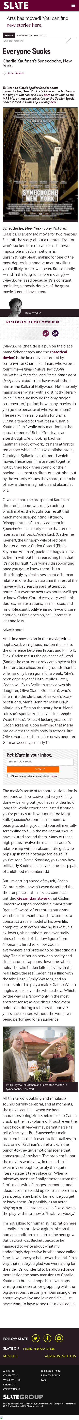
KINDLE (50, 1348)
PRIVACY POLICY (50, 1375)
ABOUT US (9, 1371)
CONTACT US (10, 1375)
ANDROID (39, 1348)
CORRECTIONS (11, 1389)
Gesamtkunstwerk (33, 898)
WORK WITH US (12, 1380)
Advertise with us (60, 1356)
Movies (9, 36)
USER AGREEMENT (51, 1371)
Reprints (10, 1356)
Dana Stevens (15, 73)
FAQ (43, 1380)
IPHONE (27, 1348)
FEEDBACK (9, 1384)
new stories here (24, 25)
